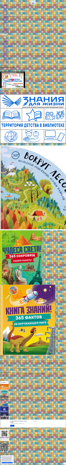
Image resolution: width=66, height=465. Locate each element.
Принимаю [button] (7, 462)
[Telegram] (4, 90)
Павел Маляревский (5, 375)
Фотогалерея (4, 31)
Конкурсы (4, 18)
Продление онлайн (5, 10)
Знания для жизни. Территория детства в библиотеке (9, 16)
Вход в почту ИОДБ (5, 22)
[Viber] (2, 90)
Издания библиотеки (5, 19)
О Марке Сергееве (5, 25)
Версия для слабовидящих (33, 3)
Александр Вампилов (5, 376)
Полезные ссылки (5, 14)
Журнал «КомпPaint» (5, 8)
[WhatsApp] (3, 90)
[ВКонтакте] (0, 90)
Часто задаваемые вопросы (6, 30)
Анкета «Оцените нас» (5, 32)
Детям (2, 7)
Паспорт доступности (5, 28)
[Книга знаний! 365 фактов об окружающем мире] (27, 354)
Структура (4, 24)
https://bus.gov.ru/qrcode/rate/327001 (4, 437)
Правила (4, 26)
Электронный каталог (4, 23)
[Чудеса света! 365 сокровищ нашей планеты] (21, 284)
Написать (12, 425)
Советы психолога (5, 13)
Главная (3, 6)
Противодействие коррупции (6, 29)
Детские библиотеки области (6, 21)
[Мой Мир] (2, 92)
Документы (4, 27)
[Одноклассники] (1, 90)
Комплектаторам (5, 20)
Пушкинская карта (5, 12)
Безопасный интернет (5, 11)
